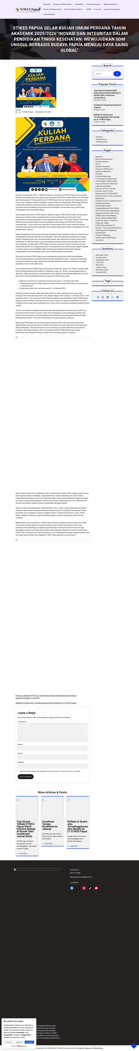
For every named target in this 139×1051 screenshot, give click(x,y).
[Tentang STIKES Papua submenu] (72, 4)
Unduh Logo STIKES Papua (105, 238)
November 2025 (102, 255)
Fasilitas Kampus (102, 162)
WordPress (98, 1048)
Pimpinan (98, 174)
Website (21, 762)
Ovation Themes (84, 1048)
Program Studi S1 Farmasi (105, 189)
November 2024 (102, 270)
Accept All (29, 1042)
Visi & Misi (99, 240)
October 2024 (101, 272)
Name (20, 744)
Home (97, 164)
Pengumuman (101, 139)
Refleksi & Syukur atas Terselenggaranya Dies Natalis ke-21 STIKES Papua (46, 703)
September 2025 (102, 260)
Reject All (19, 1042)
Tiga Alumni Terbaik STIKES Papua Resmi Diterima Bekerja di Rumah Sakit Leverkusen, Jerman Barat (107, 94)
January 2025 (101, 267)
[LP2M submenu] (91, 9)
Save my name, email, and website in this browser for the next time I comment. (50, 771)
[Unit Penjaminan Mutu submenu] (83, 9)
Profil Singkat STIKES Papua (106, 179)
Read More (23, 853)
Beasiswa (99, 157)
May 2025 (99, 265)
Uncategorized (101, 142)
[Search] (117, 73)
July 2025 (99, 262)
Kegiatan (99, 137)
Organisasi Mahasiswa (104, 169)
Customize (8, 1042)
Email (20, 753)
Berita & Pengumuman (104, 159)
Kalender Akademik (102, 166)
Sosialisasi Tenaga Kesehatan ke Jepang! (107, 106)
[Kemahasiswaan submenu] (100, 4)
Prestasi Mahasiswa (103, 176)
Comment (22, 722)
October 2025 (101, 257)
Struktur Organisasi (102, 235)
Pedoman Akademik (103, 171)
